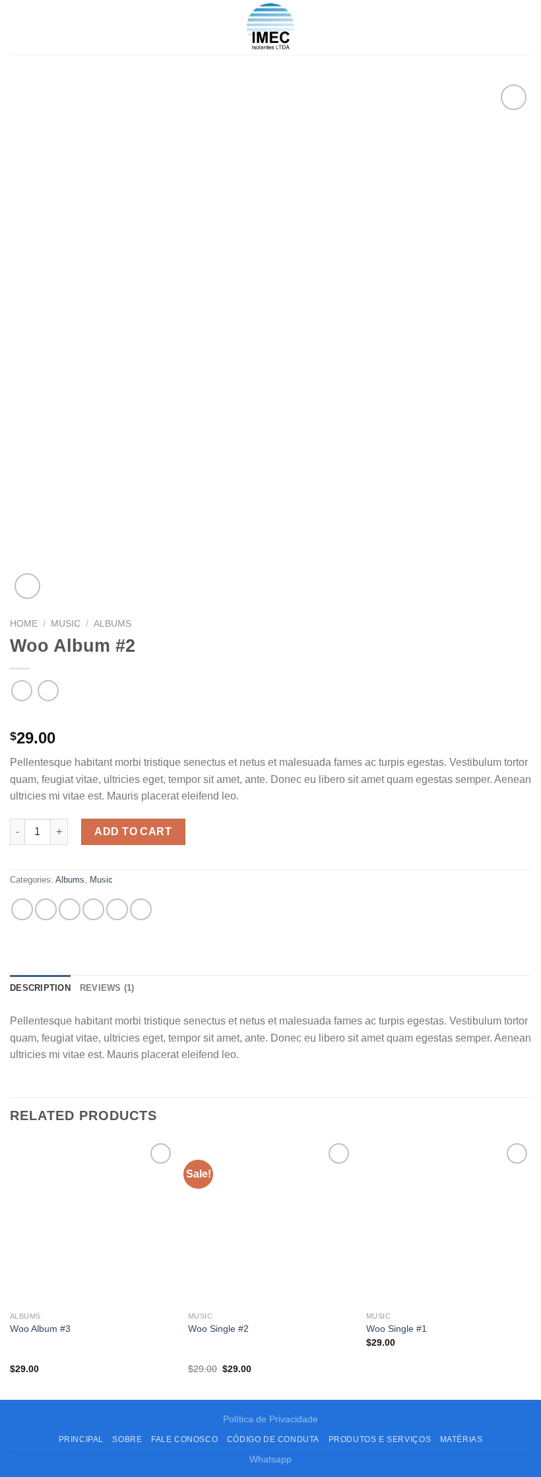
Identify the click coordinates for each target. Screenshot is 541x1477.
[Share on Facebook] (46, 909)
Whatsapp (270, 1459)
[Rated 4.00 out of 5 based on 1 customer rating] (270, 717)
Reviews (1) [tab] (107, 988)
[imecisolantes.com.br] (270, 27)
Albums (112, 624)
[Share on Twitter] (69, 909)
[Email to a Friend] (93, 909)
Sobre (127, 1439)
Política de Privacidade (270, 1419)
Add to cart (133, 831)
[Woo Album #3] (92, 1222)
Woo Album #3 (40, 1328)
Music (65, 624)
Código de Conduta (273, 1439)
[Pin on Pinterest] (117, 909)
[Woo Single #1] (448, 1222)
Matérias (461, 1439)
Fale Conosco (184, 1439)
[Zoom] (27, 586)
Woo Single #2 (218, 1328)
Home (24, 624)
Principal (81, 1439)
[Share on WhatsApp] (22, 909)
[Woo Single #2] (270, 1222)
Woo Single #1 (396, 1328)
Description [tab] (40, 988)
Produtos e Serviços (380, 1439)
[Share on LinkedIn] (141, 909)
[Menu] (18, 27)
